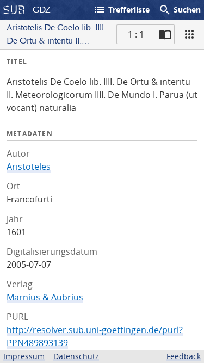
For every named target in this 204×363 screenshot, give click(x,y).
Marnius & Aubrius (45, 297)
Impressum (24, 356)
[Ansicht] (189, 34)
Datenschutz (76, 356)
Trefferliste (121, 9)
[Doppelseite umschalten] (165, 34)
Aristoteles (29, 167)
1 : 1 (136, 34)
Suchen (179, 9)
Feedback (183, 356)
